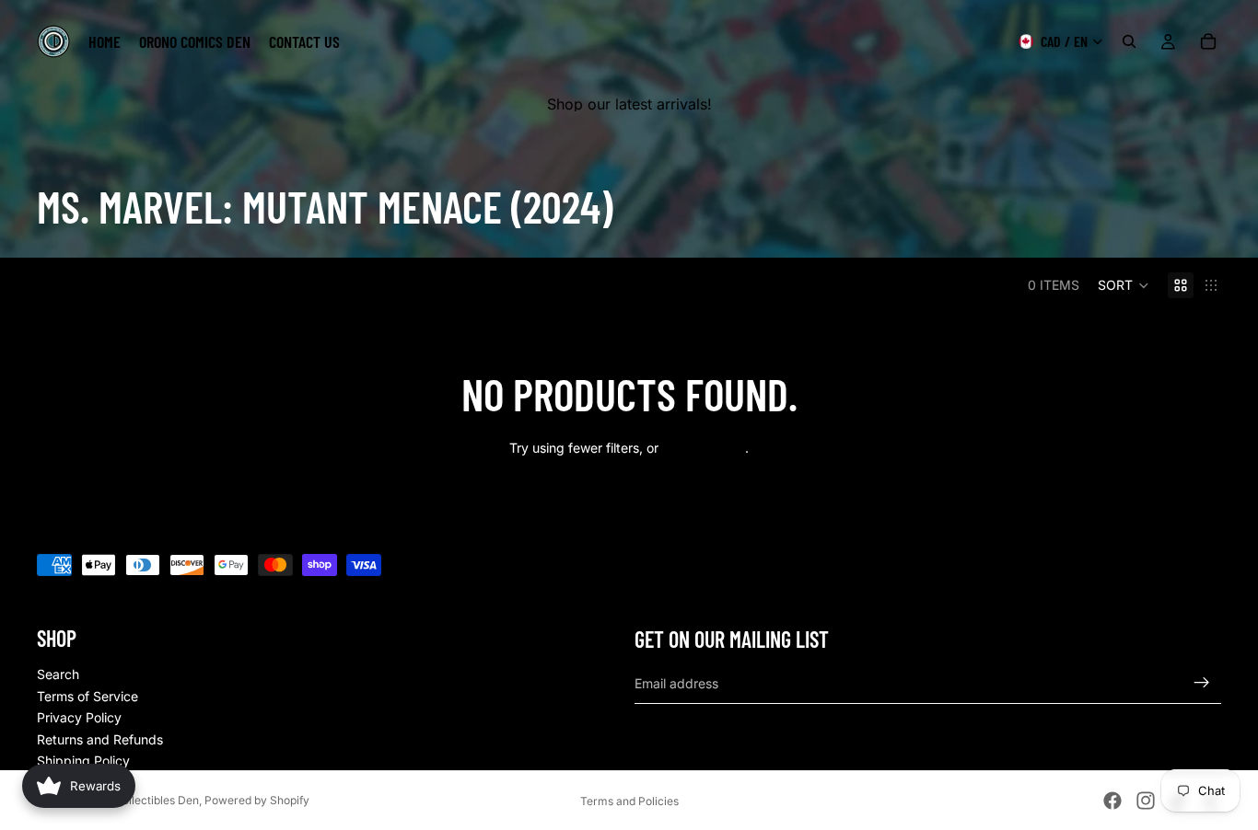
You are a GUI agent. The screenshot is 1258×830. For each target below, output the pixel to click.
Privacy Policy (79, 717)
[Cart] (1208, 41)
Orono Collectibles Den (139, 800)
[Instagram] (1146, 801)
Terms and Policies (629, 801)
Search (58, 674)
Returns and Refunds (100, 739)
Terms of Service (87, 696)
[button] (1123, 285)
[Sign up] (1201, 682)
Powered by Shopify (256, 800)
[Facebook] (1112, 801)
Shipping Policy (83, 760)
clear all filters (703, 447)
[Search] (1129, 41)
